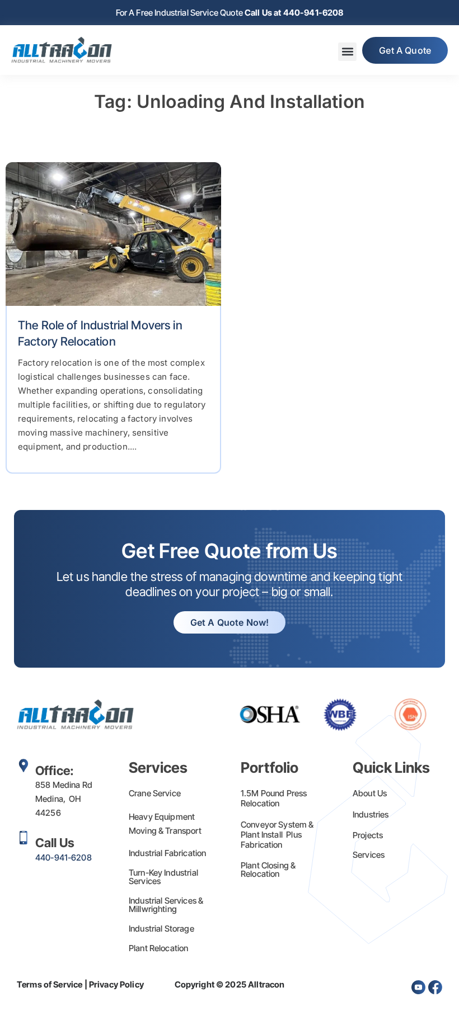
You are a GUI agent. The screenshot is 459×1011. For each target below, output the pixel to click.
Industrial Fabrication (167, 853)
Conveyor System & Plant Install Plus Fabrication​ (277, 834)
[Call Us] (23, 837)
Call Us (54, 842)
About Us (370, 793)
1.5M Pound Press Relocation (274, 798)
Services (369, 854)
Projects (368, 835)
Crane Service (155, 793)
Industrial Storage (161, 928)
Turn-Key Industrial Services (163, 876)
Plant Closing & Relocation (268, 869)
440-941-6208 (63, 857)
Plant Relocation (158, 948)
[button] (347, 51)
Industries (371, 814)
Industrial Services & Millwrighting (166, 904)
